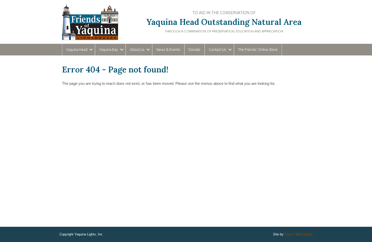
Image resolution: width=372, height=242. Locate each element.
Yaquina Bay (108, 50)
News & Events (168, 50)
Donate (194, 50)
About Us (137, 50)
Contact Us (217, 50)
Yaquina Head (76, 50)
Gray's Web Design (298, 234)
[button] (91, 49)
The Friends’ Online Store (258, 50)
